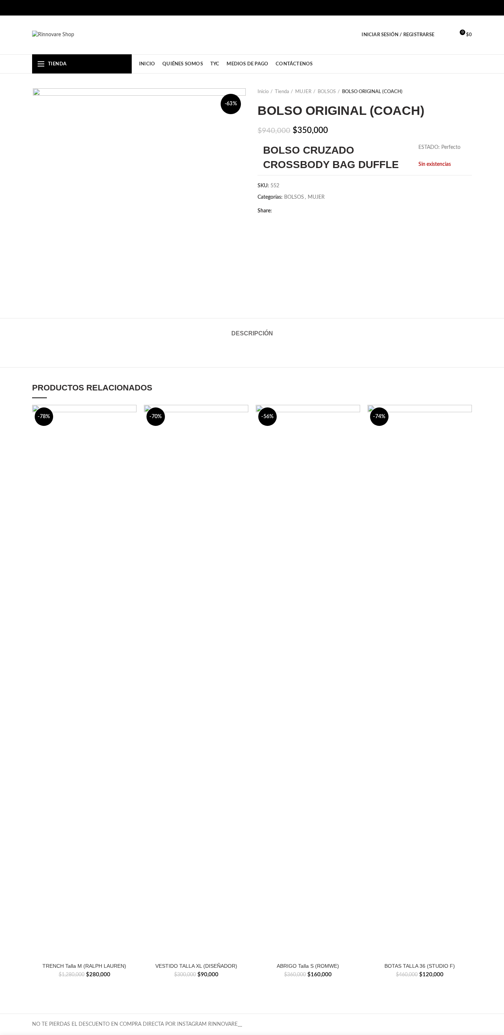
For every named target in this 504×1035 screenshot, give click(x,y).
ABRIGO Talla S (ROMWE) (308, 966)
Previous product (453, 92)
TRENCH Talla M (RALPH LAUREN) (84, 966)
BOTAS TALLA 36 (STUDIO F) (419, 966)
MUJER (303, 91)
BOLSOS (327, 91)
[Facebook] (448, 8)
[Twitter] (289, 211)
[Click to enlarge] (47, 288)
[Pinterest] (316, 211)
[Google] (298, 211)
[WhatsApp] (467, 8)
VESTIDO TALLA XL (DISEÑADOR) (196, 966)
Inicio (263, 91)
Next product (468, 92)
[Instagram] (458, 8)
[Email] (307, 211)
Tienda (282, 91)
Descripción (252, 333)
